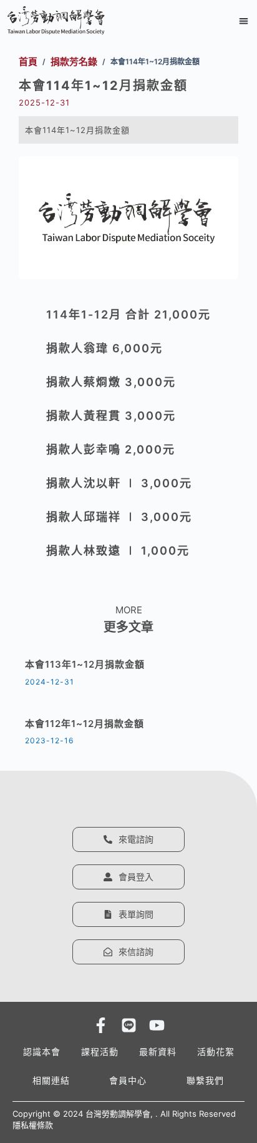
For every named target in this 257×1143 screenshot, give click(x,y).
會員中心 (128, 1080)
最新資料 (158, 1051)
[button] (244, 21)
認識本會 (42, 1051)
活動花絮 (216, 1051)
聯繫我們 (205, 1080)
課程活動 (100, 1051)
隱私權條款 (32, 1125)
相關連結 (51, 1080)
